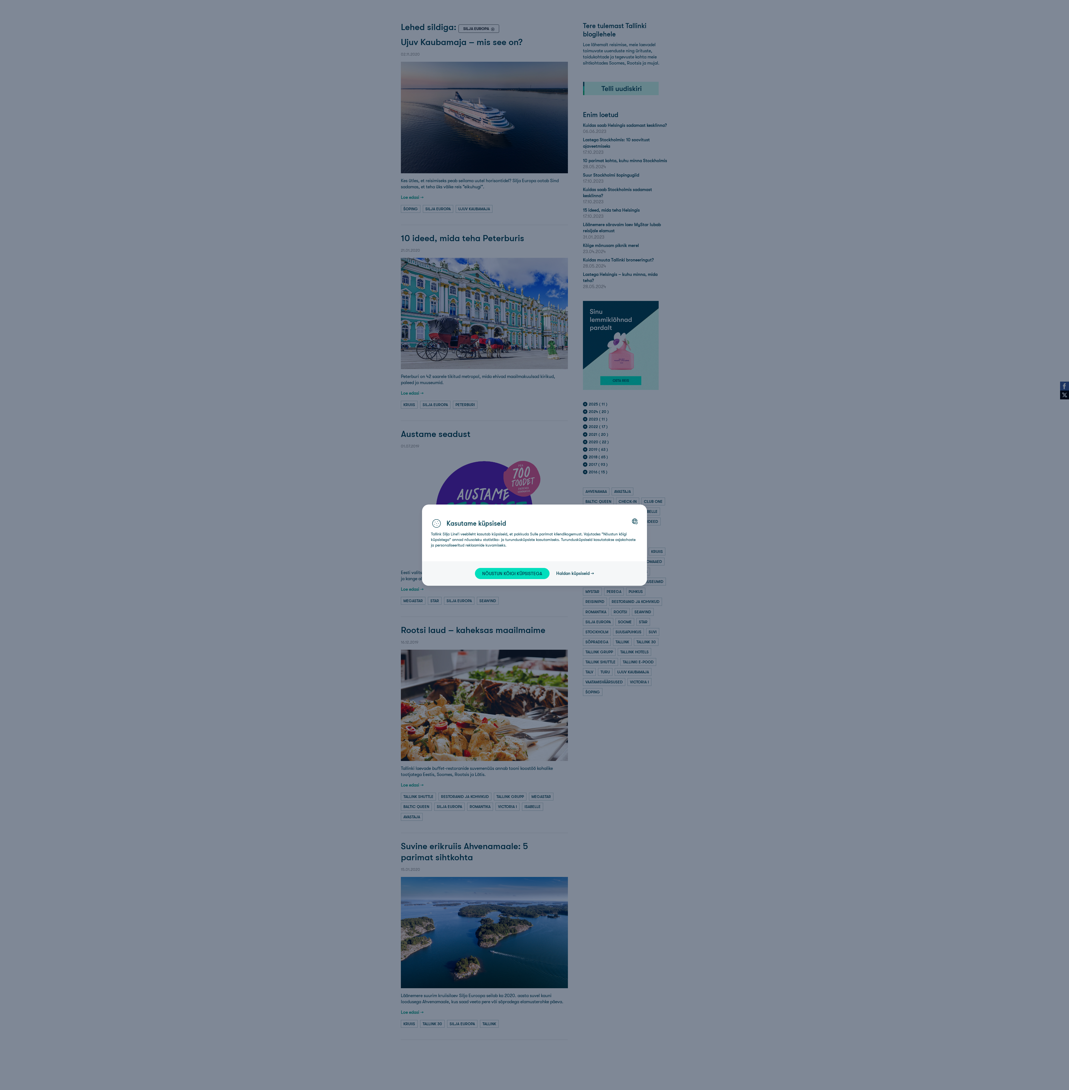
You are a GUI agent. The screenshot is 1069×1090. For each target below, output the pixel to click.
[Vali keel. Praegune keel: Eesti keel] (634, 521)
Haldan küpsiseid (573, 573)
